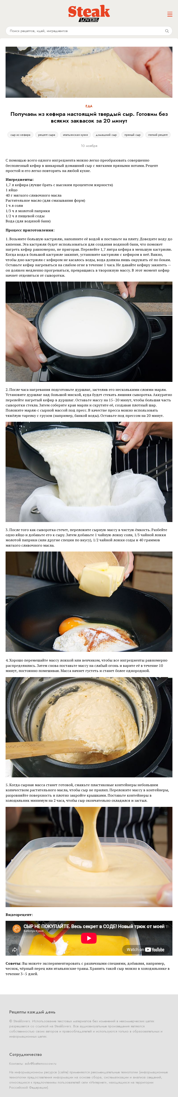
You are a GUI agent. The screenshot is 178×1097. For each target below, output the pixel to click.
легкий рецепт (158, 135)
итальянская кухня (75, 135)
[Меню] (169, 14)
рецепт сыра (46, 135)
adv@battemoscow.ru (40, 1063)
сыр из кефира (20, 135)
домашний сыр (106, 135)
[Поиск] (167, 31)
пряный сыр (132, 135)
